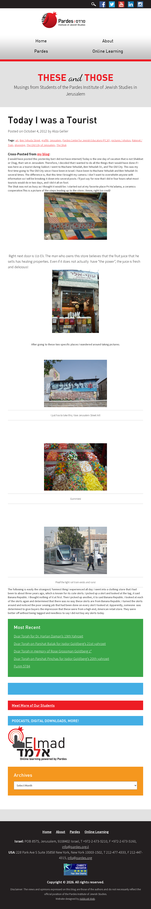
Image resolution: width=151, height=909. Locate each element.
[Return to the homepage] (63, 19)
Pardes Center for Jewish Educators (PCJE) (86, 140)
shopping (20, 145)
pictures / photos (121, 140)
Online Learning (107, 51)
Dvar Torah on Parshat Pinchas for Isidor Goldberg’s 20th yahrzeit (61, 658)
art (16, 140)
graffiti (44, 140)
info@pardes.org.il (75, 846)
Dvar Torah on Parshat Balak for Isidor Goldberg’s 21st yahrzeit (60, 643)
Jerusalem (55, 140)
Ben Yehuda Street (30, 140)
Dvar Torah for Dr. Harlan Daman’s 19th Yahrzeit (48, 636)
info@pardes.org (80, 858)
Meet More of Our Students (33, 705)
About (107, 40)
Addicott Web (87, 899)
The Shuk (61, 145)
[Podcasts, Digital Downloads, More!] (37, 743)
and (75, 77)
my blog (43, 154)
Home (41, 40)
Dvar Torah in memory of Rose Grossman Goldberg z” (53, 651)
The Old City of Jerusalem (41, 145)
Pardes (41, 51)
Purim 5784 (22, 666)
